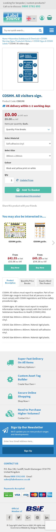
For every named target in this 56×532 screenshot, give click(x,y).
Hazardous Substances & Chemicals (24, 38)
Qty (6, 174)
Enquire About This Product (45, 282)
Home (4, 38)
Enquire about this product (28, 196)
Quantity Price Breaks (16, 129)
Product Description (10, 281)
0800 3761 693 (31, 6)
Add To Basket (30, 190)
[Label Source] (12, 22)
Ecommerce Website (19, 527)
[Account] (43, 18)
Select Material (12, 138)
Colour (8, 162)
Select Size (10, 150)
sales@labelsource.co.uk (17, 479)
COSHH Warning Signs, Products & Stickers (24, 39)
